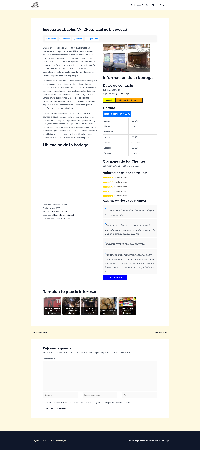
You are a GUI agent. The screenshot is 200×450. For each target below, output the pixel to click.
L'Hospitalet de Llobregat (63, 215)
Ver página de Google (129, 100)
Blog (154, 5)
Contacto (164, 5)
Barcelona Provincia (60, 211)
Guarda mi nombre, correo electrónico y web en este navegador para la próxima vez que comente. (88, 402)
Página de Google (121, 93)
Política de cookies (153, 441)
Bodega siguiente (160, 332)
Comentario (49, 358)
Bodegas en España (139, 5)
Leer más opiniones (115, 278)
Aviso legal (165, 441)
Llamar (109, 100)
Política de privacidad (137, 441)
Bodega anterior (39, 332)
